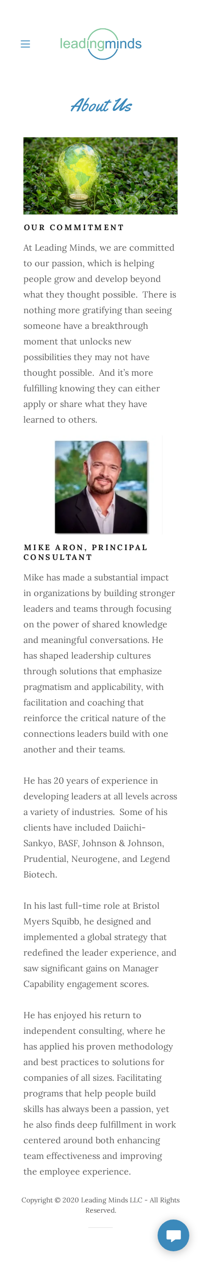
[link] (100, 43)
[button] (28, 44)
